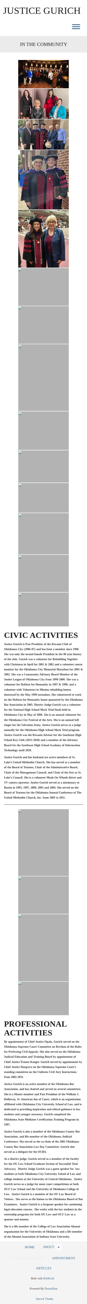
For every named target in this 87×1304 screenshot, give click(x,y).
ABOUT (48, 1247)
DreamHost (51, 1288)
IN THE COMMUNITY (28, 1258)
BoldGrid (48, 1278)
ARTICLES (43, 1268)
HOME (30, 1247)
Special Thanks (44, 1298)
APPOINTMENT (63, 1258)
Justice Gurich (42, 10)
